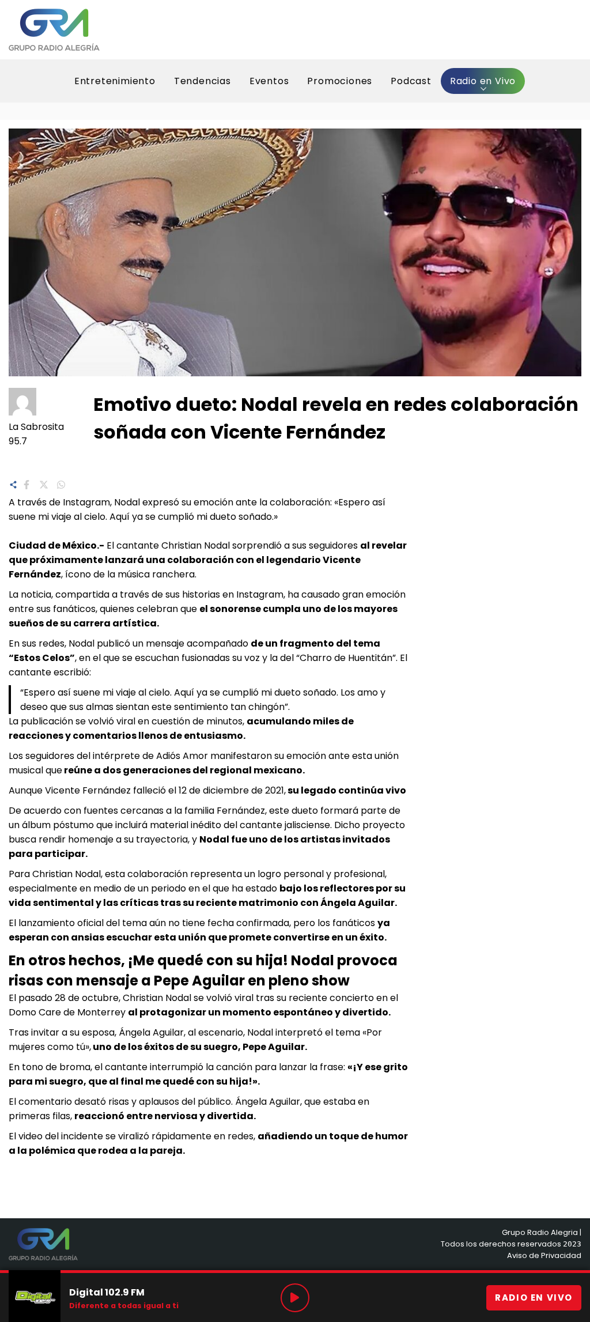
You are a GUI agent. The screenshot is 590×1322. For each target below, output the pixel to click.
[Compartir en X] (43, 483)
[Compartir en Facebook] (26, 483)
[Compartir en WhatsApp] (61, 483)
